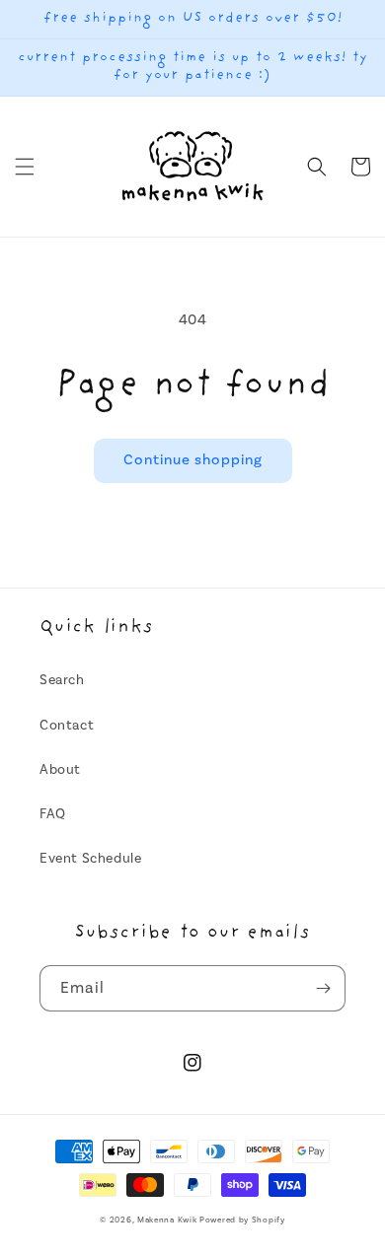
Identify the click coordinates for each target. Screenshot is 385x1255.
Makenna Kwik (166, 1220)
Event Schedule (90, 859)
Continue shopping (193, 460)
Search (62, 680)
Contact (66, 725)
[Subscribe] (323, 988)
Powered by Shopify (242, 1220)
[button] (24, 166)
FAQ (52, 814)
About (60, 770)
